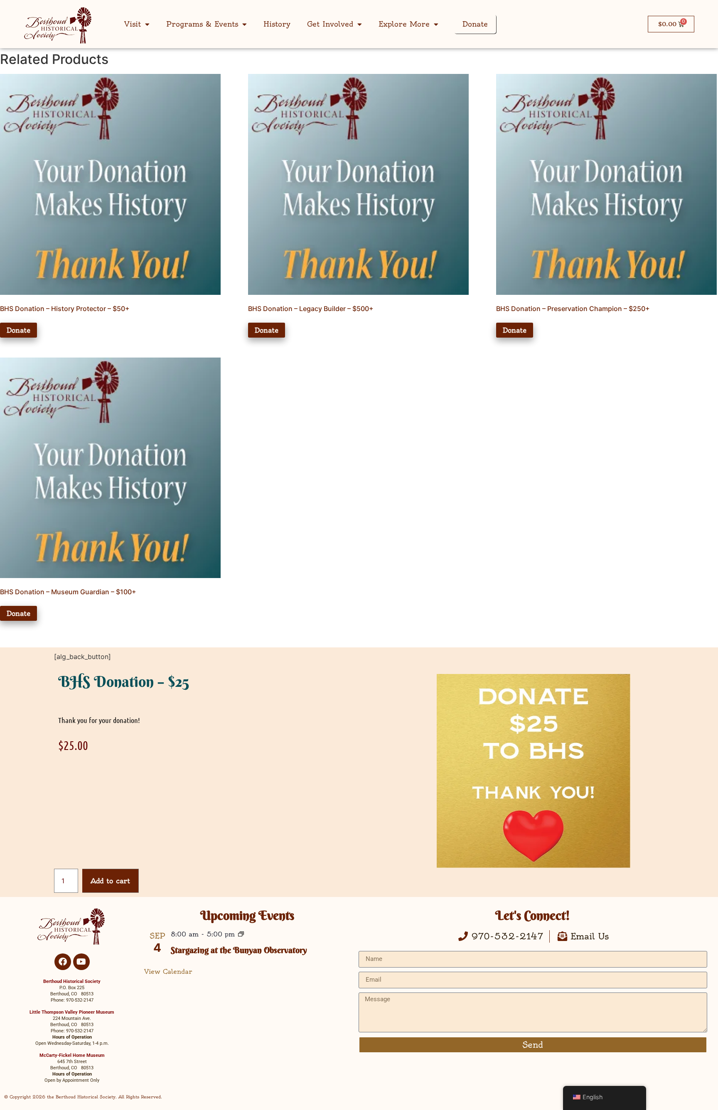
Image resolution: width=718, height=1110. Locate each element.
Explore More (404, 24)
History (276, 24)
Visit (132, 24)
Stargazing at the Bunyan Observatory (239, 950)
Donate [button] (18, 330)
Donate (475, 24)
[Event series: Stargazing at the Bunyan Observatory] (241, 935)
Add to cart (110, 881)
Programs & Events (202, 24)
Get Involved (330, 24)
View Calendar (168, 971)
